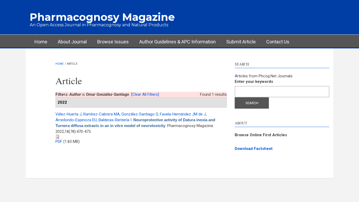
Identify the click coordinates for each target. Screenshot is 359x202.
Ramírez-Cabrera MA (101, 114)
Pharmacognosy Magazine (102, 17)
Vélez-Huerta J (68, 114)
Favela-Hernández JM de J (183, 114)
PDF (58, 141)
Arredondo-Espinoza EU (76, 120)
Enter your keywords (254, 81)
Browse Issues (113, 41)
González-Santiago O (139, 114)
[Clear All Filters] (145, 94)
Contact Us (277, 41)
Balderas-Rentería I (115, 120)
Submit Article (241, 41)
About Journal (72, 41)
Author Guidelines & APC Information (177, 41)
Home (40, 41)
